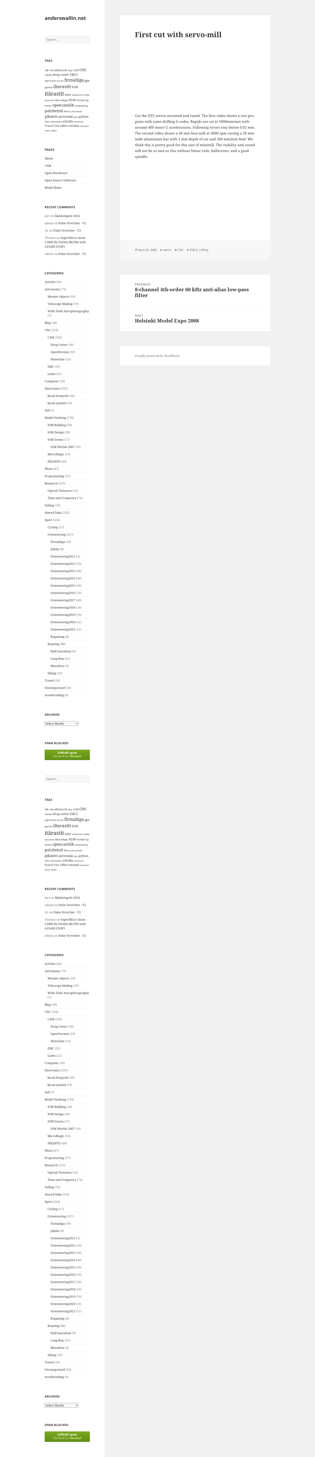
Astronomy (52, 289)
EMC (51, 367)
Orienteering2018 (62, 608)
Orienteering (57, 535)
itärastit (54, 93)
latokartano (77, 94)
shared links (53, 513)
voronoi (73, 126)
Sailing (49, 505)
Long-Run (57, 659)
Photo (67, 111)
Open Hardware (56, 173)
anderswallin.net (65, 18)
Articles (50, 282)
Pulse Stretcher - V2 (72, 223)
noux (48, 105)
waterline (84, 126)
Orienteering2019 (62, 615)
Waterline (57, 359)
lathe (68, 94)
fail (58, 81)
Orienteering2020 (62, 622)
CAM (76, 70)
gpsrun (48, 87)
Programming (54, 476)
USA (56, 126)
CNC (83, 69)
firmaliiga (74, 80)
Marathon (57, 666)
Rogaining (57, 637)
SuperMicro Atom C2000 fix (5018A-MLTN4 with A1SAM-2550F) (65, 242)
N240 (72, 100)
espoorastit (50, 80)
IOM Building (57, 425)
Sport (48, 520)
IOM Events (56, 440)
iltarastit (62, 86)
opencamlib (63, 105)
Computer (52, 381)
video (64, 126)
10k (47, 70)
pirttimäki (66, 116)
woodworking (54, 695)
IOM (75, 87)
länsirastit (49, 100)
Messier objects (58, 297)
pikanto (51, 116)
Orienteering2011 (62, 556)
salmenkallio (56, 121)
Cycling (53, 527)
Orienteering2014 (62, 578)
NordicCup (83, 100)
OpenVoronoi (59, 352)
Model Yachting (55, 418)
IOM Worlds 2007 (62, 447)
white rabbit (51, 130)
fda (62, 81)
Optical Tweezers (60, 491)
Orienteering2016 (62, 593)
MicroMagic (61, 100)
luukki (86, 95)
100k (51, 70)
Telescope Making (60, 304)
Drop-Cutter (58, 345)
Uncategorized (55, 688)
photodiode (76, 111)
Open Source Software (60, 180)
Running (53, 644)
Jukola (54, 549)
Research (51, 483)
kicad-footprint (58, 396)
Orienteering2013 (62, 571)
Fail (47, 410)
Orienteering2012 (62, 564)
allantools (61, 70)
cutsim (48, 74)
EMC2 (74, 75)
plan (76, 117)
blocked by (67, 754)
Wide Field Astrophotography (68, 311)
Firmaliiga (57, 542)
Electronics (52, 389)
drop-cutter (61, 75)
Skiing (52, 673)
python (83, 116)
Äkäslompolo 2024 (67, 216)
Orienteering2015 (62, 586)
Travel (49, 126)
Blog (70, 70)
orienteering (81, 105)
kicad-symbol (57, 403)
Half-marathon (60, 651)
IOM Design (56, 432)
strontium (78, 121)
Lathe (52, 374)
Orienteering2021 (62, 629)
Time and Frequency (62, 498)
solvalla (68, 121)
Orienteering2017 (62, 600)
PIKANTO (54, 462)
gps (87, 80)
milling (203, 250)
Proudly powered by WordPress (157, 356)
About (49, 158)
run (47, 121)
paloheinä (54, 110)
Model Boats (53, 188)
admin (167, 250)
